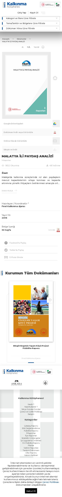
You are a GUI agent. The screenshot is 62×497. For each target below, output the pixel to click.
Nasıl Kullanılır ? (31, 407)
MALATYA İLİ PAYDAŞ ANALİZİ (13, 42)
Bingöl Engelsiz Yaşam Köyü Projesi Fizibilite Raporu (31, 347)
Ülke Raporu (31, 453)
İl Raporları (31, 433)
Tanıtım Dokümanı (31, 450)
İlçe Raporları (31, 435)
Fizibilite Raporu (31, 431)
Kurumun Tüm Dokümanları (32, 273)
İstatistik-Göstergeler (31, 438)
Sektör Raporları (31, 448)
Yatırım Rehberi (31, 455)
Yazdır (36, 47)
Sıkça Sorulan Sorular (31, 409)
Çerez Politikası (50, 482)
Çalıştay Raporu (31, 426)
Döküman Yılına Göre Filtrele (20, 28)
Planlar (31, 445)
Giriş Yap (21, 12)
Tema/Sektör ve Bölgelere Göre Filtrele (25, 23)
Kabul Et (31, 491)
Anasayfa (5, 39)
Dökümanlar (21, 39)
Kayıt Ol (34, 12)
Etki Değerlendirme (31, 428)
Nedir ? (31, 404)
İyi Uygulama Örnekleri (31, 440)
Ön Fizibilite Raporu (31, 443)
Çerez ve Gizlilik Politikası (31, 411)
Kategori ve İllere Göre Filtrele (21, 18)
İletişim (31, 414)
